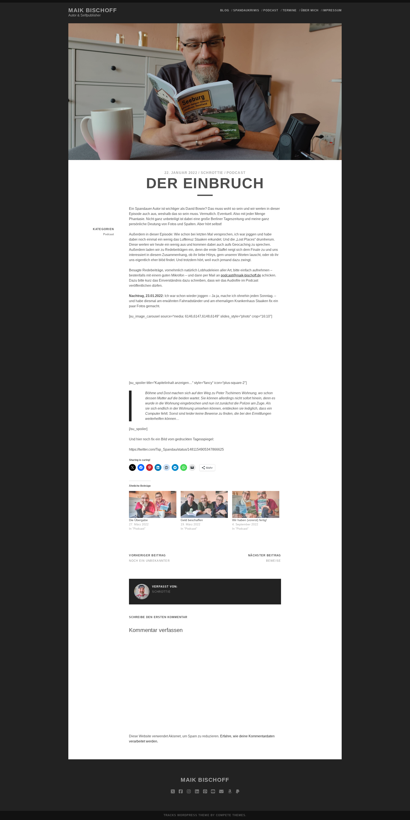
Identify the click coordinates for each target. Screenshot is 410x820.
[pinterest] (205, 791)
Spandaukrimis (246, 10)
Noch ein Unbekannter (149, 560)
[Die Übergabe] (152, 504)
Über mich (309, 10)
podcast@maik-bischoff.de (241, 275)
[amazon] (230, 791)
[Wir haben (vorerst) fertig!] (255, 504)
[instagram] (189, 791)
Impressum (332, 10)
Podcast (270, 10)
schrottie (212, 173)
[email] (221, 791)
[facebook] (181, 791)
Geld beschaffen (192, 520)
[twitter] (173, 791)
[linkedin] (197, 791)
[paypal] (237, 791)
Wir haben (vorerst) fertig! (249, 520)
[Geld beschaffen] (204, 504)
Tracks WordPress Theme (186, 815)
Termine (290, 10)
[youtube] (213, 791)
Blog (224, 10)
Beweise (273, 560)
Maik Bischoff (92, 10)
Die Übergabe (138, 520)
